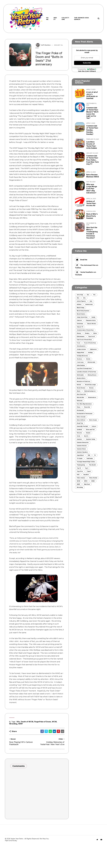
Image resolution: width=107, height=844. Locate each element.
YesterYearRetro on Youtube (85, 273)
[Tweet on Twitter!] (46, 731)
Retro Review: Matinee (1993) (92, 176)
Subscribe (87, 63)
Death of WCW (27, 722)
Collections (65, 18)
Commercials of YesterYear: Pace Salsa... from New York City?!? (92, 160)
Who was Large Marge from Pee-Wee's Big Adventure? (91, 188)
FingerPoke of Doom (42, 722)
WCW (54, 722)
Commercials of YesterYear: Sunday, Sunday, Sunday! (92, 130)
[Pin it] (58, 731)
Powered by (82, 69)
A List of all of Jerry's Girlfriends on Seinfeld (92, 95)
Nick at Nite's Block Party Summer (92, 216)
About (55, 18)
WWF (20, 724)
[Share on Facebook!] (42, 731)
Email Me (83, 260)
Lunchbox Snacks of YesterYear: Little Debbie (91, 145)
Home (47, 18)
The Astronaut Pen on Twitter (86, 266)
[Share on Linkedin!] (54, 731)
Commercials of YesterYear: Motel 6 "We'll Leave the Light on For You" (92, 113)
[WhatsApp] (50, 731)
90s (18, 722)
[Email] (62, 731)
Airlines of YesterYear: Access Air (91, 203)
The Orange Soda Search (81, 18)
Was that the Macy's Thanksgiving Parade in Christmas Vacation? (92, 232)
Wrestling (13, 724)
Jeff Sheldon (46, 45)
